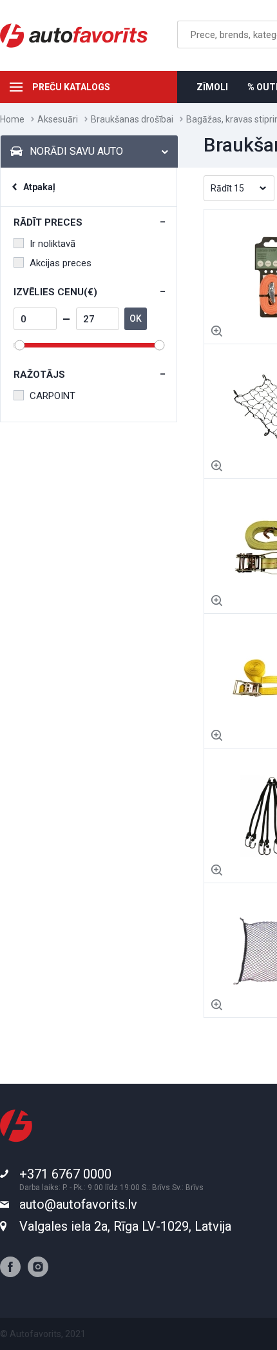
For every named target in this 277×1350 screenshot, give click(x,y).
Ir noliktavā (52, 243)
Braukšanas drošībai (132, 119)
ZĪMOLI (212, 87)
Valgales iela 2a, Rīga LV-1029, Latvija (125, 1226)
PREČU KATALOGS (71, 87)
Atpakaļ (39, 187)
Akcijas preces (60, 263)
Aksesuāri (57, 119)
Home (12, 119)
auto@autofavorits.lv (78, 1204)
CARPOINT (52, 396)
